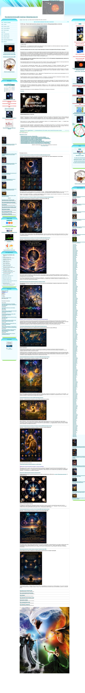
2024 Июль (74, 412)
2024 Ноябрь (75, 416)
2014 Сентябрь (75, 298)
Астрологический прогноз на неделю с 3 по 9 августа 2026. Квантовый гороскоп (9, 189)
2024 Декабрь (75, 417)
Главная (21, 19)
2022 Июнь (74, 390)
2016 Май (74, 318)
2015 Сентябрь (75, 310)
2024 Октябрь (75, 415)
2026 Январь (75, 429)
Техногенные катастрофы (7, 272)
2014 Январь (75, 290)
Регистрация (53, 1)
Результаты (4, 297)
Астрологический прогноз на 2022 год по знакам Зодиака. (31, 139)
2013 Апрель (75, 281)
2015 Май (74, 306)
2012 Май (74, 270)
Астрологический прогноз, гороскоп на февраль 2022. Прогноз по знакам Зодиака (36, 141)
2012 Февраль (75, 267)
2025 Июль (74, 423)
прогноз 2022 (52, 130)
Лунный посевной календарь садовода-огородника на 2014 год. (8, 334)
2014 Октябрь (75, 299)
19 (12, 88)
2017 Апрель (75, 329)
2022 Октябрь (75, 394)
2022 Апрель (75, 388)
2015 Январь (75, 302)
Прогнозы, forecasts (6, 278)
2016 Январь (75, 314)
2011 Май (74, 258)
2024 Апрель (75, 410)
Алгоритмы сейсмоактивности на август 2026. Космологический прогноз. (8, 179)
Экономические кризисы (7, 266)
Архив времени (5, 283)
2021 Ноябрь (75, 383)
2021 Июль (74, 379)
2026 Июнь (74, 434)
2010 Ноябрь (75, 252)
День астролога (56, 130)
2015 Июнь (74, 307)
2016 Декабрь (75, 325)
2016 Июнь (74, 319)
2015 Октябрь (75, 311)
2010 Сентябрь (75, 250)
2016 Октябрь (75, 323)
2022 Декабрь (75, 396)
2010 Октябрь (75, 251)
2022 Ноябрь (75, 395)
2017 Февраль (75, 327)
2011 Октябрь (75, 263)
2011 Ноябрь (75, 264)
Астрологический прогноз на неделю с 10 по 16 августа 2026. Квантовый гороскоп (9, 163)
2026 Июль (74, 435)
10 (9, 87)
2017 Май (74, 330)
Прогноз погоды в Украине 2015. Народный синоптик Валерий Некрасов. (9, 311)
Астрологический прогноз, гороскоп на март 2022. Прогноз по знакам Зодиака (35, 142)
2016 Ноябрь (75, 324)
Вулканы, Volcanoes (6, 257)
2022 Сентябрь (75, 393)
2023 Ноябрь (75, 407)
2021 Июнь (74, 378)
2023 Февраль (75, 398)
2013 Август (75, 285)
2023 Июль (74, 403)
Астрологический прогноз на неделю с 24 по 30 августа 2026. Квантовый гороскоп (9, 144)
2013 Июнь (74, 283)
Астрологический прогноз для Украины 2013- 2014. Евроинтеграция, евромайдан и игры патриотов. (9, 304)
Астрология (45, 130)
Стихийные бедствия (6, 279)
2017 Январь (75, 326)
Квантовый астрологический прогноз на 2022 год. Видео (31, 140)
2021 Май (74, 377)
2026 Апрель (75, 432)
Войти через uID (9, 220)
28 (4, 91)
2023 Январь (75, 397)
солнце (49, 130)
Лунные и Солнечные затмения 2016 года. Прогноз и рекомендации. (9, 324)
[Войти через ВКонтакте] (7, 223)
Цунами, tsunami (5, 268)
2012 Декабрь (75, 277)
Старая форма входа (9, 225)
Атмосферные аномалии (7, 270)
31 (9, 91)
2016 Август (75, 321)
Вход (57, 1)
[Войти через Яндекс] (9, 223)
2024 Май (74, 411)
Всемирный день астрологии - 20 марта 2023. (29, 136)
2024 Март (74, 409)
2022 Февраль (75, 386)
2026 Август (75, 436)
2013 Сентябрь (75, 286)
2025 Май (74, 421)
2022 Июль (74, 391)
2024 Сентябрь (75, 414)
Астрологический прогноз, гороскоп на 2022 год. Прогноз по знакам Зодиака (35, 137)
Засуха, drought (5, 262)
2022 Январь (75, 385)
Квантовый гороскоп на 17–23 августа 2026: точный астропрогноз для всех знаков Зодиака (9, 154)
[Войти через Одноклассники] (12, 223)
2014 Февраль (75, 291)
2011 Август (75, 261)
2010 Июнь (74, 247)
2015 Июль (74, 308)
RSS (58, 1)
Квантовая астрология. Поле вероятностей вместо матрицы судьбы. (9, 173)
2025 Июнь (74, 422)
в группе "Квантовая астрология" (60, 474)
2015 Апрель (75, 305)
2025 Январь (75, 418)
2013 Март (74, 280)
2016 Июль (74, 320)
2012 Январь (75, 266)
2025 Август (75, 424)
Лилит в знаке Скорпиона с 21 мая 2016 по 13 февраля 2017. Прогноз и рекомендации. (9, 327)
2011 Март (74, 256)
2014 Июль (74, 296)
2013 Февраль (75, 279)
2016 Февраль (75, 315)
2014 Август (75, 297)
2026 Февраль (75, 430)
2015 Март (74, 304)
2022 (24, 19)
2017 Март (74, 328)
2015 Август (75, 309)
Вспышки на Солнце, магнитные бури (9, 280)
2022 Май (74, 389)
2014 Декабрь (75, 301)
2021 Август (75, 380)
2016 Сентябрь (75, 322)
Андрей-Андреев (30, 130)
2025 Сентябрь (75, 425)
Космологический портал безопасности (21, 17)
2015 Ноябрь (75, 312)
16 (7, 88)
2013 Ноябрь (75, 288)
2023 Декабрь (75, 408)
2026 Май (74, 433)
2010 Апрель (75, 245)
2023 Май (74, 401)
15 (6, 88)
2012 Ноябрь (75, 276)
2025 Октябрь (75, 426)
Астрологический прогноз (38, 130)
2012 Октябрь (75, 275)
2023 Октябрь (75, 406)
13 (13, 87)
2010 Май (74, 246)
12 (12, 87)
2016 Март (74, 316)
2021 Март (74, 375)
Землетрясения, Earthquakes (7, 254)
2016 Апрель (75, 317)
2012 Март (74, 268)
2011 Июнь (74, 259)
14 (4, 88)
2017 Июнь (74, 331)
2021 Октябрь (75, 382)
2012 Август (75, 273)
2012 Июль (74, 272)
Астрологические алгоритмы (7, 285)
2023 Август (75, 404)
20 (13, 88)
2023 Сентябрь (75, 405)
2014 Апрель (75, 293)
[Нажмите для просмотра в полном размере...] (33, 42)
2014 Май (74, 294)
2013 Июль (74, 284)
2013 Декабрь (75, 289)
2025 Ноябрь (75, 427)
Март (26, 19)
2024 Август (75, 413)
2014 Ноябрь (75, 300)
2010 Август (75, 249)
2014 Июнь (74, 295)
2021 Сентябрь (75, 381)
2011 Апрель (75, 257)
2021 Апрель (75, 376)
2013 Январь (75, 278)
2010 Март (74, 244)
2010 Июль (74, 248)
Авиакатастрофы (5, 274)
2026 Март (74, 431)
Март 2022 (9, 83)
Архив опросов (8, 297)
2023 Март (74, 399)
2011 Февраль (75, 255)
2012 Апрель (75, 269)
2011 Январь (75, 254)
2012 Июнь (74, 271)
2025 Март (74, 419)
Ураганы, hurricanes (6, 264)
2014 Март (74, 292)
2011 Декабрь (75, 265)
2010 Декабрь (75, 253)
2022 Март (74, 387)
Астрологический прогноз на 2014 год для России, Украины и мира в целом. (9, 320)
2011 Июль (74, 260)
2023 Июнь (74, 402)
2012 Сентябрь (75, 274)
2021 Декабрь (75, 384)
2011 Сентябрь (75, 262)
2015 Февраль (75, 303)
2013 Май (74, 282)
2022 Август (75, 392)
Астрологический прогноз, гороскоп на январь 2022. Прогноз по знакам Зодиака (35, 138)
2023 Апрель (75, 400)
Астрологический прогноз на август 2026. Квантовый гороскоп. (9, 196)
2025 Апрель (75, 420)
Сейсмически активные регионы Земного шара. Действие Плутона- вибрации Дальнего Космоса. (9, 330)
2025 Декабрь (75, 428)
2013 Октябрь (75, 287)
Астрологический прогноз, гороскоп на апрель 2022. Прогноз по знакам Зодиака (35, 143)
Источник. (22, 91)
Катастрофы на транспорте (7, 275)
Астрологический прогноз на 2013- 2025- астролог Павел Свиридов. (9, 314)
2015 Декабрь (75, 313)
